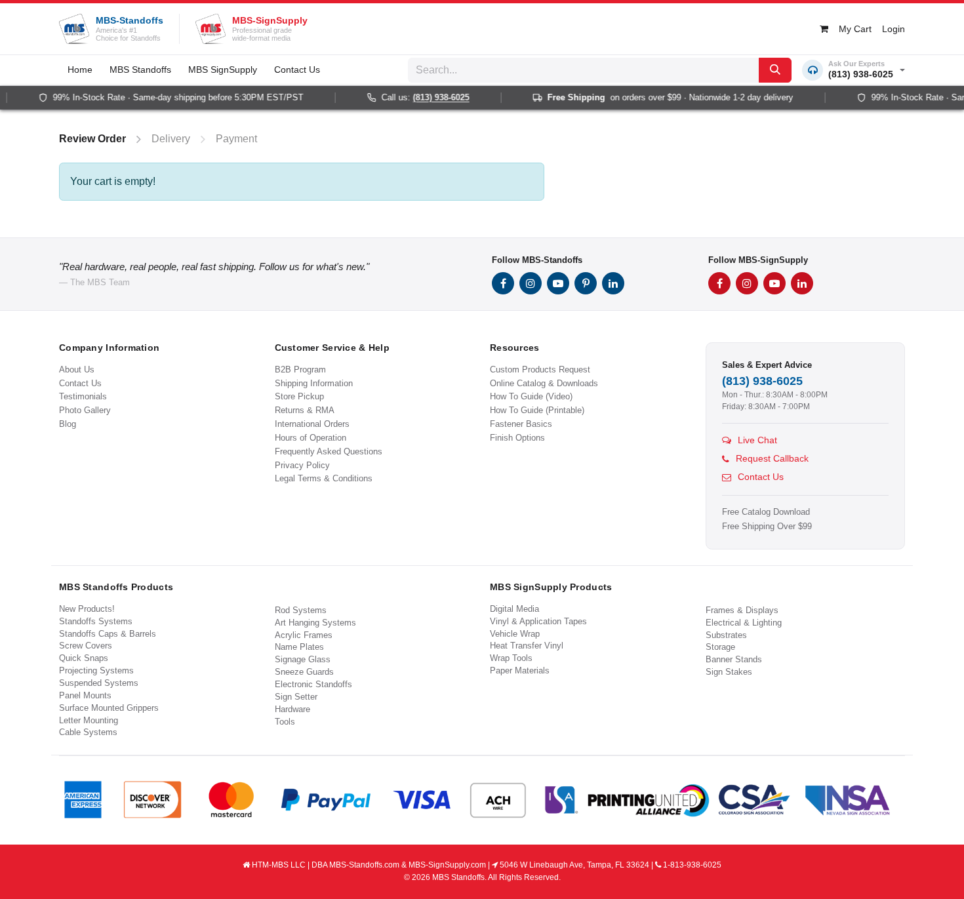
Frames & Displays (742, 610)
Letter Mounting (88, 720)
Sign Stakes (729, 672)
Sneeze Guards (304, 672)
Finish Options (517, 438)
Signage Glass (303, 659)
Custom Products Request (540, 369)
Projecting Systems (96, 670)
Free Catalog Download (766, 512)
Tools (285, 722)
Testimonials (83, 396)
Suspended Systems (98, 683)
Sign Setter (296, 697)
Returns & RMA (304, 410)
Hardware (292, 709)
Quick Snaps (83, 658)
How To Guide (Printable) (537, 410)
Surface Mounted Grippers (109, 708)
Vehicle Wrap (515, 634)
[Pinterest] (585, 283)
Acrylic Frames (303, 635)
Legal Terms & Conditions (323, 478)
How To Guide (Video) (531, 396)
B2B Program (300, 369)
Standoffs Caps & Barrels (107, 634)
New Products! (87, 609)
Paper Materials (520, 670)
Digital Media (514, 609)
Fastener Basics (521, 424)
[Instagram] (530, 283)
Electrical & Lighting (744, 623)
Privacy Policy (302, 465)
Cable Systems (88, 732)
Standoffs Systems (95, 621)
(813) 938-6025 (433, 97)
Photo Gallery (85, 410)
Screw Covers (85, 645)
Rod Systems (301, 610)
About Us (76, 369)
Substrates (726, 635)
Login (893, 29)
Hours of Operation (310, 438)
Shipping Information (314, 383)
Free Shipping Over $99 (767, 526)
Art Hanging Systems (315, 623)
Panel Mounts (85, 695)
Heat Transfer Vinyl (526, 645)
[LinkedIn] (613, 283)
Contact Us (80, 383)
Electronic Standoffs (313, 684)
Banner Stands (734, 659)
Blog (67, 424)
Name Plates (299, 647)
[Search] (775, 70)
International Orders (312, 424)
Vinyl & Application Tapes (538, 621)
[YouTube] (558, 283)
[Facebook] (503, 283)
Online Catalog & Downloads (544, 383)
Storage (720, 647)
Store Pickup (299, 396)
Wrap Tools (511, 658)
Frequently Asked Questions (328, 451)
